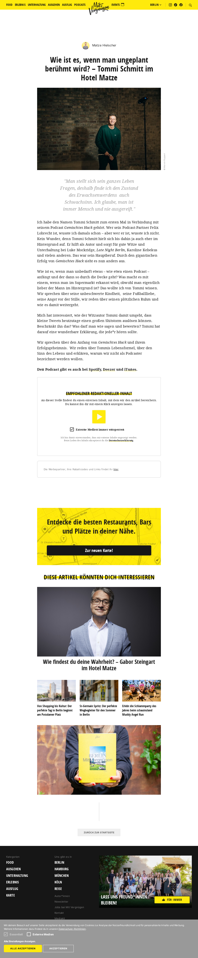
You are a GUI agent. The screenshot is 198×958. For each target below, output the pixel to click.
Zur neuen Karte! (99, 550)
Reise (58, 889)
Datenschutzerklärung (121, 440)
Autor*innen (62, 896)
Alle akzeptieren (23, 948)
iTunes (130, 369)
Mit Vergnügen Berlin (99, 8)
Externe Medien (43, 934)
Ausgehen (13, 869)
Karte (10, 895)
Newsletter (61, 901)
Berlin (59, 862)
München (62, 876)
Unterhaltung (17, 876)
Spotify (95, 369)
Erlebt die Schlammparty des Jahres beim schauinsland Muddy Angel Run (139, 710)
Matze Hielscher (103, 45)
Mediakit (60, 918)
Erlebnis (12, 882)
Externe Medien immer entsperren (100, 429)
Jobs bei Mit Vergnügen (69, 907)
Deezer (109, 369)
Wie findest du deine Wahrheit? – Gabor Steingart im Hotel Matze (99, 665)
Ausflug (12, 889)
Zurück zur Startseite (99, 832)
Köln (58, 882)
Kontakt (59, 912)
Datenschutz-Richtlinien (72, 928)
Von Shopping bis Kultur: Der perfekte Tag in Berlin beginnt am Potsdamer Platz (55, 710)
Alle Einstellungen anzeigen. (20, 941)
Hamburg (62, 869)
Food (10, 862)
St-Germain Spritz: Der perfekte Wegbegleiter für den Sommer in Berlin (98, 710)
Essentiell (16, 934)
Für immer (174, 900)
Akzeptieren (58, 948)
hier (116, 469)
